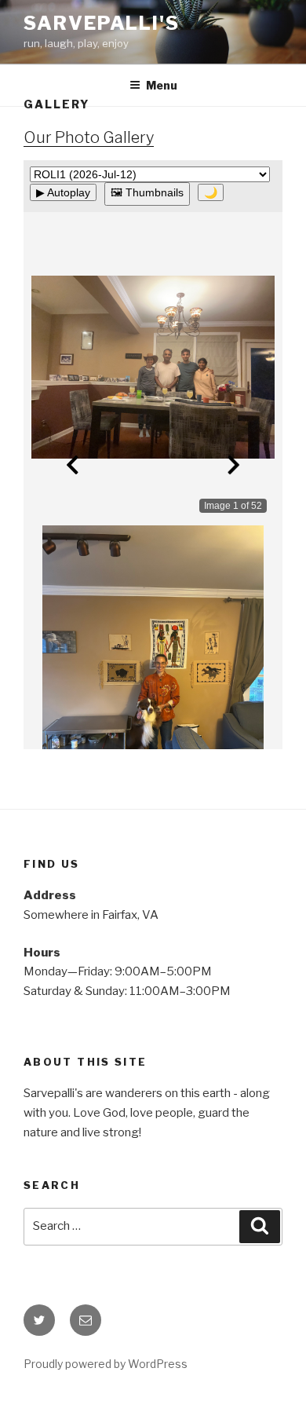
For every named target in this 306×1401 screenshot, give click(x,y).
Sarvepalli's (102, 23)
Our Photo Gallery (89, 137)
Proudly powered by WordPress (106, 1363)
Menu (161, 85)
